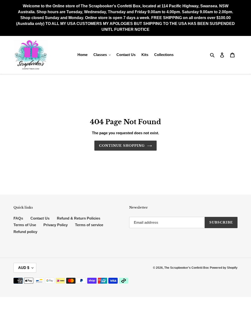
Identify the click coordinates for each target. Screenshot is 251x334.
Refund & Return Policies (78, 218)
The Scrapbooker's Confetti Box (186, 267)
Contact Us (40, 218)
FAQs (18, 218)
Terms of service (89, 225)
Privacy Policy (55, 225)
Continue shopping (122, 146)
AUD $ (23, 268)
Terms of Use (24, 225)
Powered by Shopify (224, 267)
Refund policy (25, 232)
